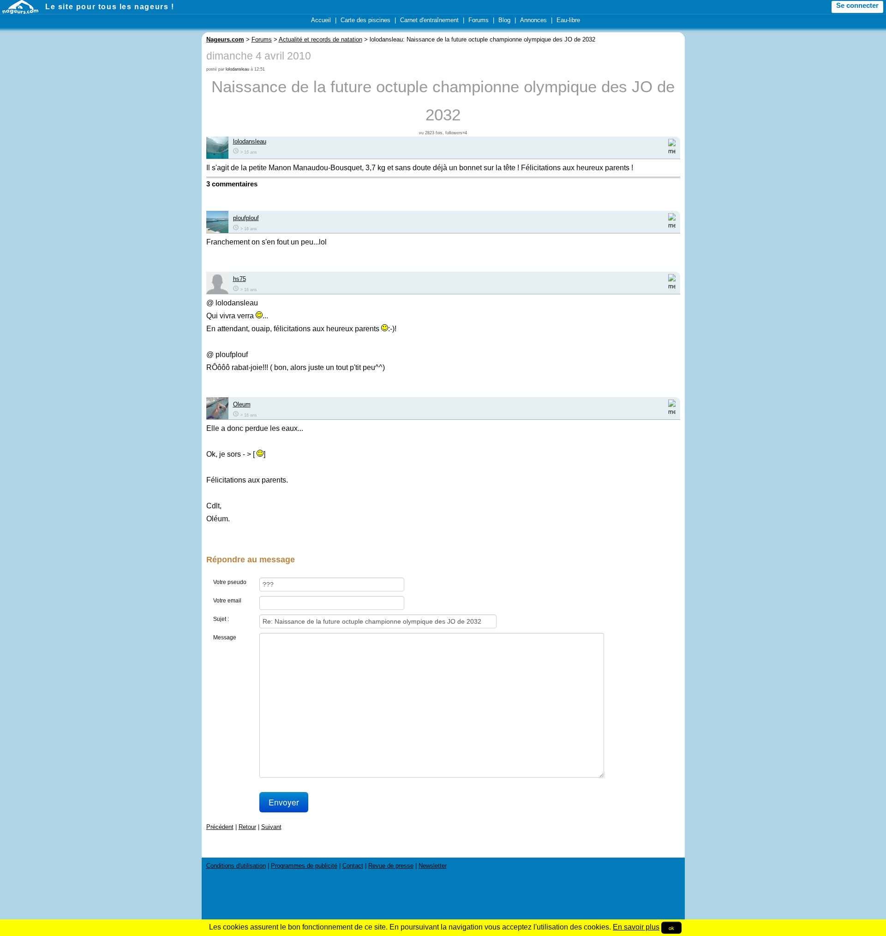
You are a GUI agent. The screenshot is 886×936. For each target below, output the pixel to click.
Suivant (271, 826)
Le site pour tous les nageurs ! (109, 7)
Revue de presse (390, 865)
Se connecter (857, 5)
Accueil (321, 20)
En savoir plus (636, 927)
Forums (478, 20)
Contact (352, 865)
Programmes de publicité (304, 865)
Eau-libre (568, 20)
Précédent (219, 826)
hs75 (239, 278)
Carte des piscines (365, 20)
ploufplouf (246, 218)
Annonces (533, 20)
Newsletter (433, 865)
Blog (504, 20)
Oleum (242, 404)
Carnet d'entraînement (429, 20)
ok (671, 927)
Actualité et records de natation (320, 39)
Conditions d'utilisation (236, 865)
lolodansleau (237, 69)
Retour (247, 826)
